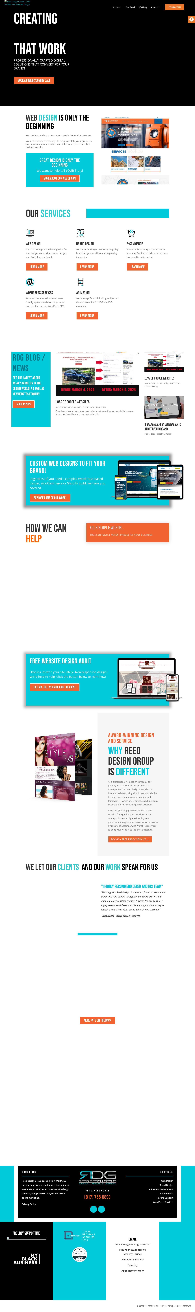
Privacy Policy (29, 1204)
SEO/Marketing (99, 407)
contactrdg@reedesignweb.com (132, 1244)
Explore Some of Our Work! (50, 498)
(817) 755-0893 (97, 1197)
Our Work (130, 7)
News (70, 407)
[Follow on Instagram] (101, 1209)
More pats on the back (97, 1020)
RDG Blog (142, 7)
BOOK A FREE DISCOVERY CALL (34, 80)
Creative (160, 434)
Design (77, 407)
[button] (191, 19)
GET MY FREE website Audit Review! (54, 687)
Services (116, 7)
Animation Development (160, 1189)
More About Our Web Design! (60, 178)
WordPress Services (163, 1202)
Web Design (167, 1180)
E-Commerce (166, 1193)
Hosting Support (165, 1197)
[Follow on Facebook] (93, 1209)
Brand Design (166, 1185)
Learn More (37, 267)
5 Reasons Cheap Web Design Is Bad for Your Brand (162, 427)
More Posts (23, 404)
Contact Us (174, 7)
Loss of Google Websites (73, 402)
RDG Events (86, 407)
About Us (155, 7)
